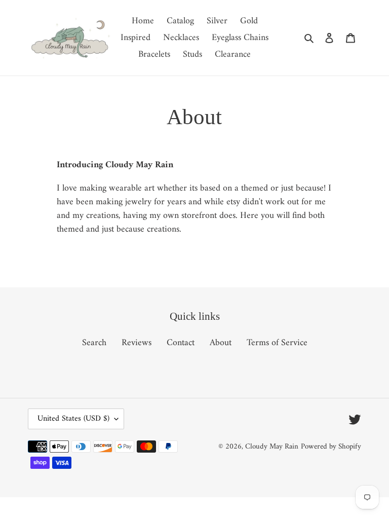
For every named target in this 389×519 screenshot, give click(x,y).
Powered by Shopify (331, 447)
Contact (180, 343)
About (220, 343)
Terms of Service (277, 343)
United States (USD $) (73, 419)
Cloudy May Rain (271, 447)
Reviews (136, 343)
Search (94, 343)
